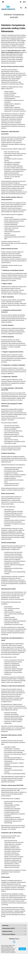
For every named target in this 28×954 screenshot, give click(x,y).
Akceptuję (22, 948)
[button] (25, 2)
